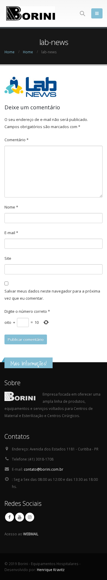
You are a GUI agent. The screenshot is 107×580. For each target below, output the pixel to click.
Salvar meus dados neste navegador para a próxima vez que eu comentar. (52, 294)
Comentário (16, 139)
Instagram (29, 517)
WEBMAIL (30, 533)
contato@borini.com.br (43, 469)
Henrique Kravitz (50, 569)
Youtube (19, 517)
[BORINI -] (29, 13)
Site (7, 258)
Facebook (9, 517)
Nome (11, 207)
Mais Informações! (28, 363)
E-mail (11, 232)
